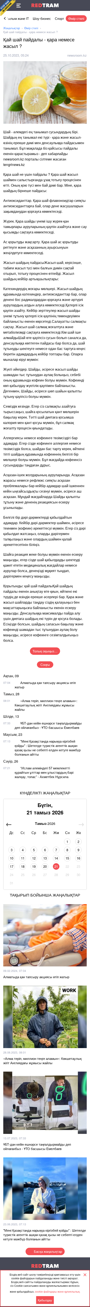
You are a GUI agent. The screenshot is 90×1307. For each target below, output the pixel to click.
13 (45, 858)
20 (45, 866)
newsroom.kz (77, 55)
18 (22, 866)
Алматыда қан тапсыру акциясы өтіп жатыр (45, 684)
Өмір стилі (76, 18)
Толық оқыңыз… (45, 651)
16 (78, 858)
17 (11, 866)
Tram (45, 5)
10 (11, 858)
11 (22, 858)
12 (34, 858)
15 (67, 858)
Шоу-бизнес (42, 18)
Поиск (84, 5)
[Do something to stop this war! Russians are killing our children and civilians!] (8, 8)
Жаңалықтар (11, 28)
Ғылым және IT (17, 18)
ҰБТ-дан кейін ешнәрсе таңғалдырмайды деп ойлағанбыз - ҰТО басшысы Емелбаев (48, 725)
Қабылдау (45, 1300)
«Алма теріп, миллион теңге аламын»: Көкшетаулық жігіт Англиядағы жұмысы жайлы (46, 705)
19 (34, 866)
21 (56, 866)
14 (56, 858)
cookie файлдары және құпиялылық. (57, 1291)
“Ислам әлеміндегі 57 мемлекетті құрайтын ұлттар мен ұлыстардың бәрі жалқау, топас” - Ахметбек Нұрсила (44, 772)
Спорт (59, 18)
